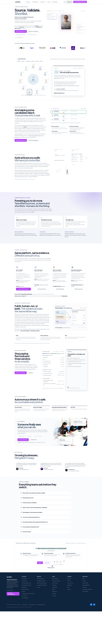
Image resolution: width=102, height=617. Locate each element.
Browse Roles (85, 593)
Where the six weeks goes (33, 140)
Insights (84, 582)
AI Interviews (24, 588)
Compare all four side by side (26, 294)
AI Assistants (54, 588)
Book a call (47, 564)
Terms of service (32, 606)
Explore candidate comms (59, 93)
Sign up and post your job (21, 31)
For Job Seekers (55, 1)
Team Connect (55, 584)
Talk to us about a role (42, 288)
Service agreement (41, 606)
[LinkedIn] (94, 606)
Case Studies (85, 584)
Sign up (40, 564)
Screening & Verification (26, 586)
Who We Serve (35, 1)
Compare (54, 597)
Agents (53, 590)
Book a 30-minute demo (33, 31)
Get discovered (34, 439)
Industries (84, 588)
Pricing (48, 1)
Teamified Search (40, 580)
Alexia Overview (55, 580)
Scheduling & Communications (28, 595)
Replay (84, 108)
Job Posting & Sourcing (26, 584)
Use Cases (54, 595)
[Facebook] (91, 606)
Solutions (28, 1)
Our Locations (70, 584)
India (68, 588)
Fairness (23, 593)
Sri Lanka (69, 590)
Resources (43, 1)
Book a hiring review (60, 288)
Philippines (69, 586)
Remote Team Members (41, 584)
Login (64, 1)
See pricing (30, 372)
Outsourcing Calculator (87, 590)
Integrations (54, 593)
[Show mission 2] (50, 567)
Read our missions (51, 569)
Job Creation (24, 582)
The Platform (24, 580)
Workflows (54, 586)
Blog (83, 580)
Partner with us (64, 296)
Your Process (24, 597)
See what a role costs (79, 288)
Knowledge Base (86, 586)
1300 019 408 (10, 591)
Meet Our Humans (25, 590)
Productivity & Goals (56, 582)
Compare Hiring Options (42, 586)
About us (69, 580)
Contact (69, 582)
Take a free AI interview (23, 439)
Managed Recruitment (41, 582)
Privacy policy (25, 606)
